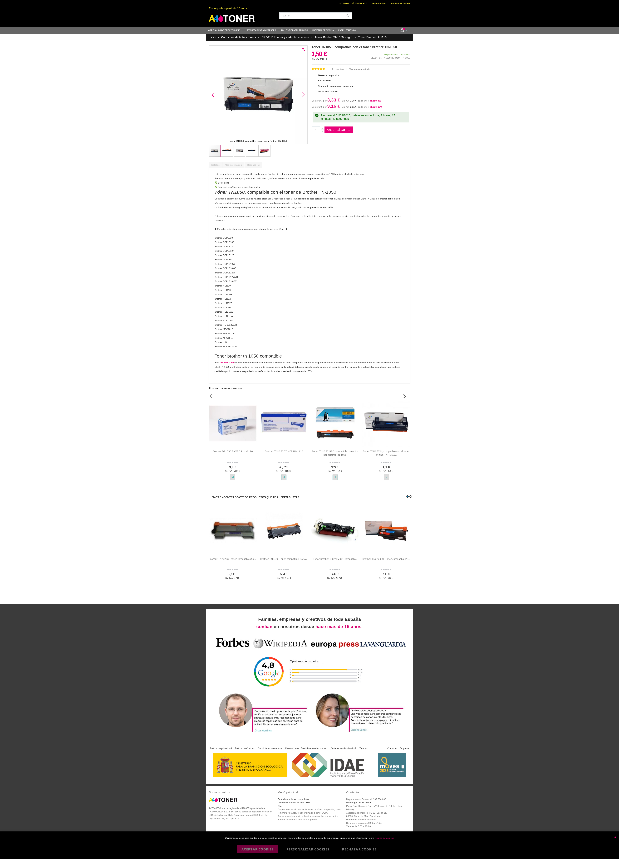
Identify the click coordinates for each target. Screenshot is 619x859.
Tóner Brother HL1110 (372, 37)
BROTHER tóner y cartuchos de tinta (285, 37)
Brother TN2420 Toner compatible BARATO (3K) (284, 558)
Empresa (404, 748)
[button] (303, 52)
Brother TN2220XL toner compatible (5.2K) (233, 558)
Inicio (212, 37)
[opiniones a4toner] (261, 732)
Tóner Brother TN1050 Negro (333, 37)
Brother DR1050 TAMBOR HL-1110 (233, 451)
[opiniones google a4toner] (309, 648)
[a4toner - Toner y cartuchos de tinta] (232, 18)
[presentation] (215, 164)
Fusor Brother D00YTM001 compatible (335, 558)
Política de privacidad (221, 748)
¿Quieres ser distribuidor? (342, 748)
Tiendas (363, 748)
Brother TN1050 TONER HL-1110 (284, 451)
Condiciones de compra (270, 748)
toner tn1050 (227, 362)
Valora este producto (359, 69)
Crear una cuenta (400, 3)
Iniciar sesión (379, 3)
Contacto (392, 748)
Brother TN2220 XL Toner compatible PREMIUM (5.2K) (386, 558)
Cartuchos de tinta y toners (238, 37)
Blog (280, 806)
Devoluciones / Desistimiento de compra (305, 748)
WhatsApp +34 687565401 (359, 802)
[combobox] (315, 15)
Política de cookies (384, 838)
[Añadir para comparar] (232, 477)
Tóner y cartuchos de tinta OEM (294, 802)
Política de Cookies (245, 748)
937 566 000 (344, 3)
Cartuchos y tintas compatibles (293, 799)
